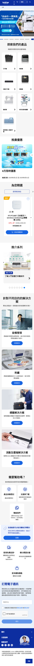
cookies (13, 651)
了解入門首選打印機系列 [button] (14, 276)
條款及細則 (20, 608)
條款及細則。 (16, 533)
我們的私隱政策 (9, 655)
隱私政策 (26, 608)
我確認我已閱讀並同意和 (17, 608)
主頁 (3, 7)
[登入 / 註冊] (14, 2)
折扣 (6, 198)
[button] (9, 69)
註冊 (17, 538)
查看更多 (17, 343)
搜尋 (30, 2)
